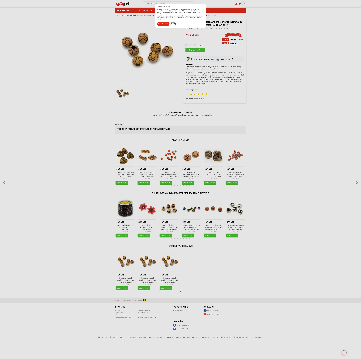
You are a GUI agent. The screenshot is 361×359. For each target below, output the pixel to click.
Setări (173, 24)
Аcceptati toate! (163, 24)
